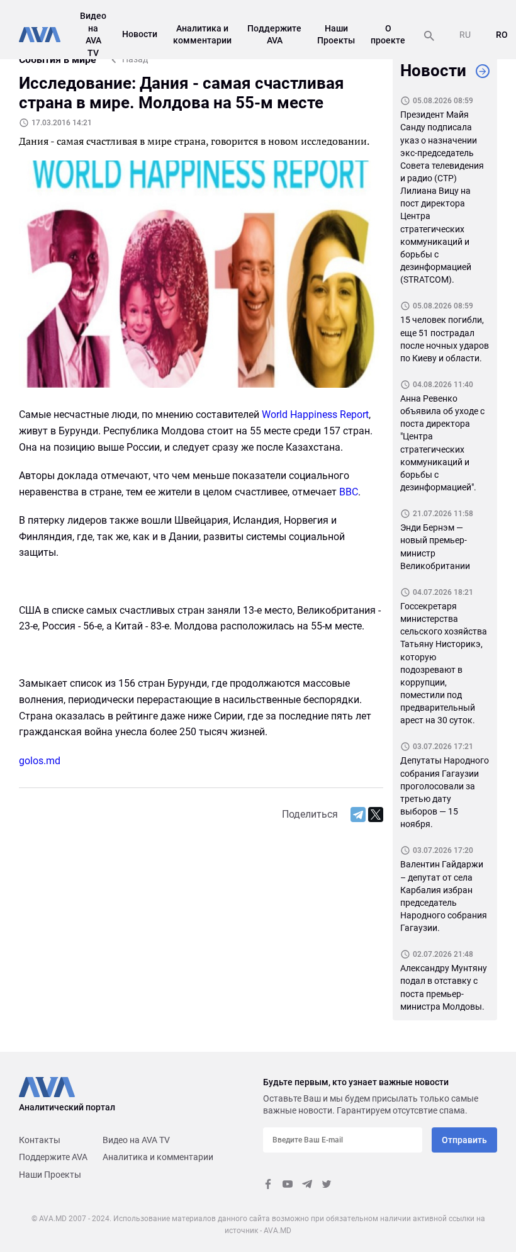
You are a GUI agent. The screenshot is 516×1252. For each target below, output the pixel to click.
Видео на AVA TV (136, 1140)
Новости (139, 34)
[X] (375, 814)
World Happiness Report (315, 414)
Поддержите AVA (53, 1157)
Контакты (39, 1140)
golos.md (39, 761)
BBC (348, 492)
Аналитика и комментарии (158, 1157)
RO (502, 35)
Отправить (464, 1140)
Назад (135, 59)
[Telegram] (358, 814)
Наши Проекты (50, 1175)
